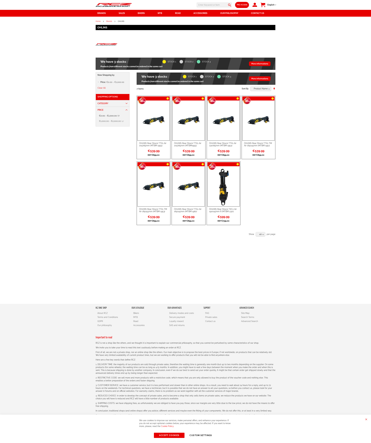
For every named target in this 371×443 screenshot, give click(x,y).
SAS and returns (177, 325)
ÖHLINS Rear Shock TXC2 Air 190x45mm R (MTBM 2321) (223, 210)
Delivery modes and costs (181, 313)
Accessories (139, 325)
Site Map (245, 313)
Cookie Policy (167, 426)
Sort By (245, 88)
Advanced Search (249, 321)
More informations (259, 64)
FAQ (207, 313)
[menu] (185, 13)
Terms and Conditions (107, 317)
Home (98, 21)
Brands (109, 21)
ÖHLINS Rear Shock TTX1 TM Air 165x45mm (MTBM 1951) (258, 144)
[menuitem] (126, 13)
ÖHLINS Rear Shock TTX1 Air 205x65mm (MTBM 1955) (152, 144)
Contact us (210, 321)
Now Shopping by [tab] (106, 75)
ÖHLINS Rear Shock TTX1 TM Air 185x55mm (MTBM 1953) (153, 210)
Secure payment (177, 317)
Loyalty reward (176, 321)
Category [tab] (103, 103)
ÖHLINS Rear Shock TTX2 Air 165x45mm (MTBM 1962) (187, 210)
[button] (271, 5)
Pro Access (242, 5)
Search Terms (247, 317)
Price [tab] (100, 110)
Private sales (211, 317)
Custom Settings (201, 435)
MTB (135, 317)
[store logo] (114, 5)
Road (135, 321)
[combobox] (214, 5)
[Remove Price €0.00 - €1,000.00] (98, 82)
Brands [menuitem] (101, 13)
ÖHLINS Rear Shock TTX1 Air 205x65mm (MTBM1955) (187, 144)
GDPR (100, 321)
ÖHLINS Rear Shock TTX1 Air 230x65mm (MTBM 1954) (222, 144)
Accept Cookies (169, 435)
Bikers (136, 313)
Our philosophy (104, 325)
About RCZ (102, 313)
